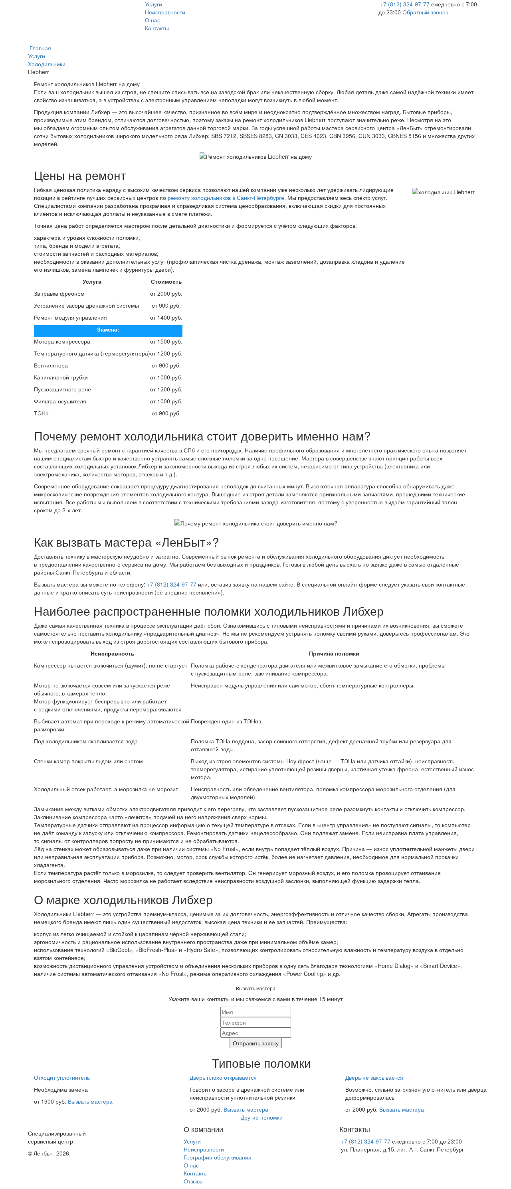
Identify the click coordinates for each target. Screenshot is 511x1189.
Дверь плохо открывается (223, 1077)
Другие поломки (262, 1117)
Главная (39, 48)
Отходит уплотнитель (62, 1077)
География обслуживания (218, 1157)
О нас (152, 20)
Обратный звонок (425, 12)
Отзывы (194, 1181)
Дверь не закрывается (374, 1077)
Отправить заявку (256, 1043)
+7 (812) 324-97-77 (405, 4)
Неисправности (165, 12)
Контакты (157, 28)
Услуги (153, 4)
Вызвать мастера (90, 1101)
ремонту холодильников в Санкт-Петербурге (226, 197)
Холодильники (46, 64)
